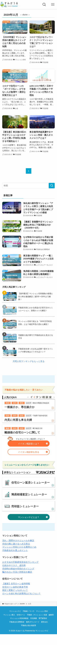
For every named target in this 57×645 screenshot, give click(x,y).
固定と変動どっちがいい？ (15, 590)
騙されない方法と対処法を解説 (17, 572)
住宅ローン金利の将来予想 (15, 587)
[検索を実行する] (52, 185)
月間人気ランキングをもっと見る (29, 361)
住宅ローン (21, 615)
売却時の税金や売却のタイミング (18, 569)
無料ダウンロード (32, 622)
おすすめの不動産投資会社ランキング (20, 562)
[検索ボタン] (44, 4)
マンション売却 (42, 611)
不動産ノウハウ (28, 611)
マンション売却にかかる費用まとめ (19, 547)
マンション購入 (9, 615)
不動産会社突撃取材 (16, 622)
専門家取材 (43, 618)
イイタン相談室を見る (28, 452)
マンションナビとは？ (28, 517)
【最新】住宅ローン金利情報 (16, 584)
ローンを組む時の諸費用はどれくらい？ (21, 593)
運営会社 (44, 622)
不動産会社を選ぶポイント (15, 550)
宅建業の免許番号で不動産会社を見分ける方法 (35, 336)
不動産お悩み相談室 (28, 625)
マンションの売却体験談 (19, 618)
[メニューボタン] (52, 4)
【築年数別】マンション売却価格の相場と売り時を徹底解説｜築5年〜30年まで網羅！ (35, 296)
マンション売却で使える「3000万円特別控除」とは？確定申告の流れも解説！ (35, 322)
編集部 (51, 615)
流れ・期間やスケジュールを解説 (18, 540)
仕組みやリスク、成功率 (14, 565)
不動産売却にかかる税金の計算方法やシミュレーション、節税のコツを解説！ (35, 309)
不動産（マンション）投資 (37, 615)
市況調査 (33, 618)
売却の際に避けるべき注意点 (16, 544)
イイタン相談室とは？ (28, 444)
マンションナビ (15, 611)
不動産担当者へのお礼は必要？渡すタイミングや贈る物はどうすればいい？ (35, 350)
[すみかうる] (9, 4)
